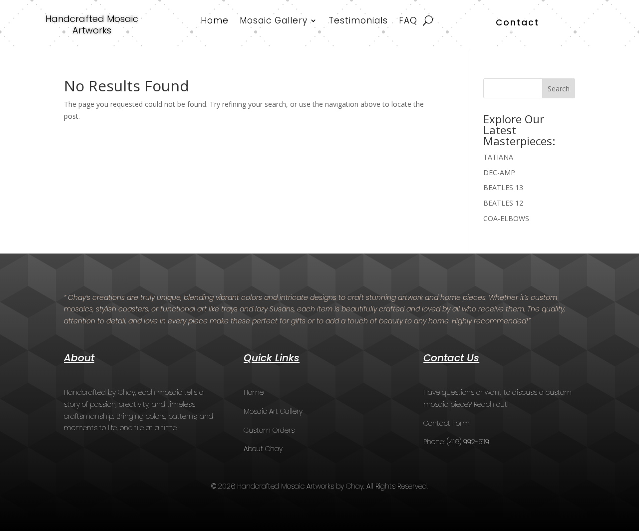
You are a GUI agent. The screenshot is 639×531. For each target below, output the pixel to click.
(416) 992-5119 (468, 442)
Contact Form (446, 423)
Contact (517, 22)
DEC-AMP (499, 172)
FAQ (408, 21)
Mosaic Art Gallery (273, 411)
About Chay (263, 449)
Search (559, 88)
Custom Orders (269, 430)
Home (215, 21)
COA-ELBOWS (506, 218)
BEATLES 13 (503, 187)
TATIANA (498, 157)
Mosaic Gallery (274, 21)
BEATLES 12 (503, 203)
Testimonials (358, 21)
